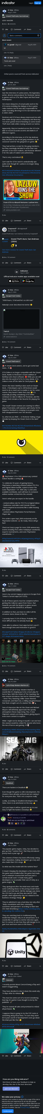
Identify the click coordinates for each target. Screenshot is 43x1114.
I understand (7, 1111)
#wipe (8, 636)
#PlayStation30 (8, 538)
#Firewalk (10, 1026)
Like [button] (4, 215)
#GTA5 (20, 425)
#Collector (29, 632)
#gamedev (32, 929)
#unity (4, 929)
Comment (11, 257)
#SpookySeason (28, 732)
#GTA (4, 170)
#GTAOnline (6, 425)
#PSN (4, 1026)
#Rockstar (10, 175)
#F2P (22, 1024)
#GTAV (14, 425)
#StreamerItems (17, 636)
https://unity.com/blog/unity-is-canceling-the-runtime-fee (21, 910)
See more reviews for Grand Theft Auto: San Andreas (19, 251)
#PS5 (17, 541)
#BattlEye (21, 428)
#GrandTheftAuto (14, 170)
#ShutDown (28, 1024)
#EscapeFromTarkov (10, 632)
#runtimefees (12, 929)
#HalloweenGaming (13, 732)
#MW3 (14, 729)
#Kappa (21, 632)
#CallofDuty (6, 729)
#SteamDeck (28, 425)
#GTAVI (16, 173)
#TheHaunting (30, 729)
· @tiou (13, 10)
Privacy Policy (25, 1107)
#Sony (12, 1024)
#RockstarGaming (10, 428)
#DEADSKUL (14, 634)
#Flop (17, 1024)
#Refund (37, 1024)
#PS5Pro (17, 538)
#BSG (21, 634)
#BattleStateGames (31, 634)
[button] (8, 3)
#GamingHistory (28, 538)
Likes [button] (4, 24)
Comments (12, 24)
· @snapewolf (17, 228)
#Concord (6, 1024)
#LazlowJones (24, 173)
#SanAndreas (26, 170)
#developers (23, 929)
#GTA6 (9, 173)
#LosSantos (18, 175)
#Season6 (21, 729)
